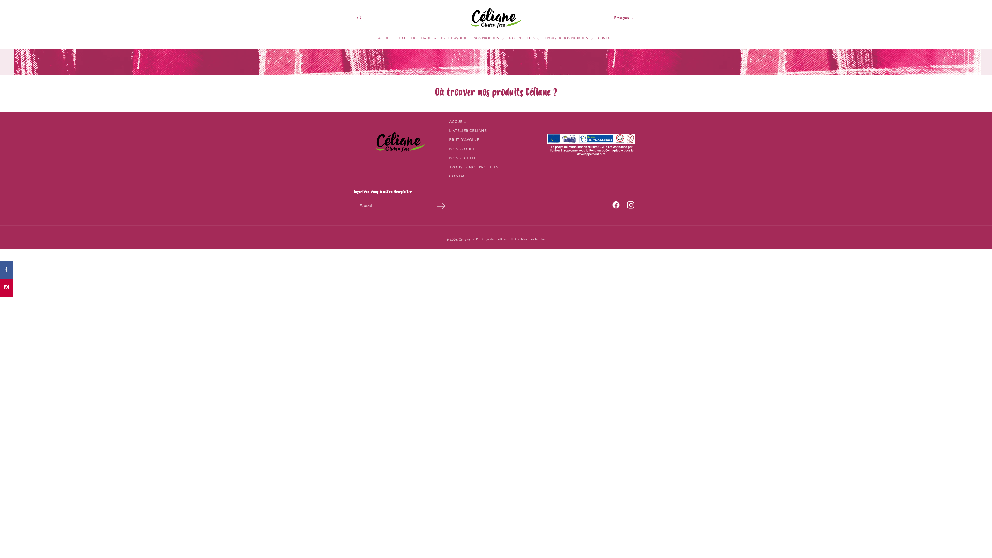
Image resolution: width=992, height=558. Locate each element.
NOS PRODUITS (463, 149)
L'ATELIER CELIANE (468, 131)
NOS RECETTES (463, 158)
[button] (359, 18)
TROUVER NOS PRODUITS (473, 167)
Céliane (464, 239)
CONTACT (458, 177)
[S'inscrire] (441, 206)
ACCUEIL (457, 122)
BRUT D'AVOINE (464, 140)
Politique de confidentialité (496, 239)
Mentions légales (533, 239)
